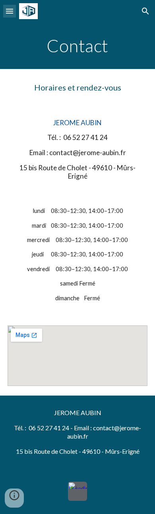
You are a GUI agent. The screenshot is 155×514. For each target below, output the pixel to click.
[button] (9, 11)
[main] (77, 45)
